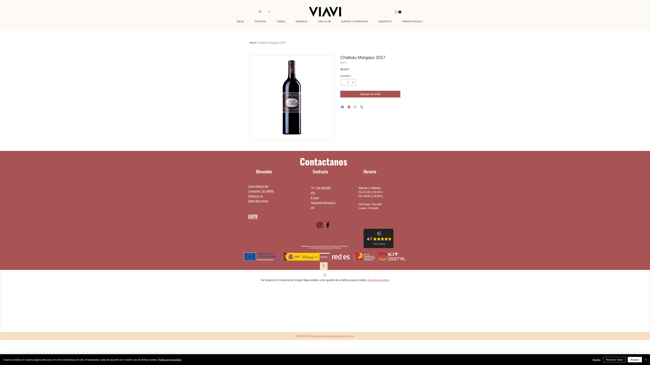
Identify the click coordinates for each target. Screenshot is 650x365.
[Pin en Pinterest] (349, 107)
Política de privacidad (169, 359)
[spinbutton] (348, 82)
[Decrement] (343, 82)
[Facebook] (328, 225)
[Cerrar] (646, 359)
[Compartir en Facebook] (342, 107)
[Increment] (353, 82)
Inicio (253, 42)
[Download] (324, 266)
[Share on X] (362, 107)
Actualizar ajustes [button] (378, 280)
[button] (398, 12)
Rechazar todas (614, 359)
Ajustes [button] (596, 359)
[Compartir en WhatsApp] (355, 107)
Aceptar (635, 359)
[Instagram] (319, 225)
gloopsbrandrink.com (341, 336)
